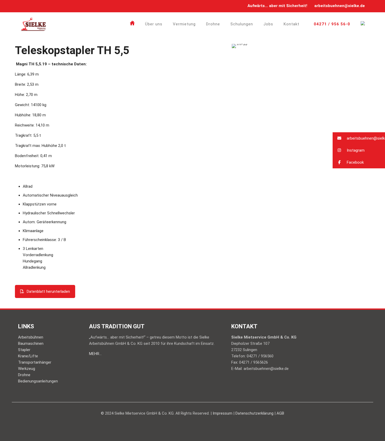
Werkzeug (26, 368)
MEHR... (95, 353)
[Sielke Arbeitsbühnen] (33, 24)
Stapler (24, 349)
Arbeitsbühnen (30, 337)
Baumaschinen (30, 343)
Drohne (24, 375)
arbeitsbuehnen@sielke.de (339, 5)
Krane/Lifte (28, 356)
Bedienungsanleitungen (38, 381)
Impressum (222, 413)
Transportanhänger (34, 362)
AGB (280, 413)
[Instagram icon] (30, 6)
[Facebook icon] (23, 6)
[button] (359, 138)
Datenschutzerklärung (254, 413)
